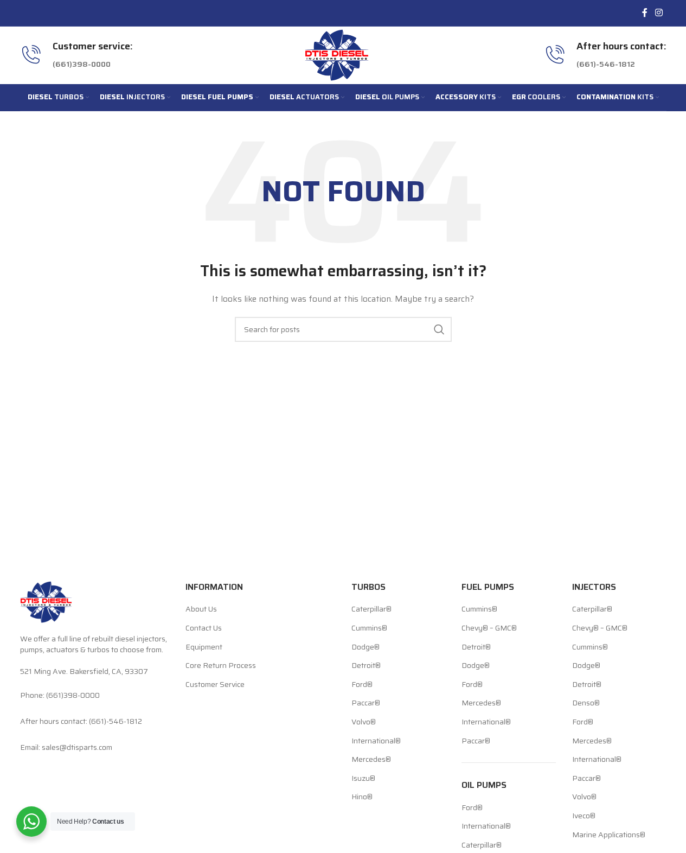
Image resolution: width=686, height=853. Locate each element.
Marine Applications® (608, 835)
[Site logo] (337, 54)
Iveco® (583, 816)
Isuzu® (363, 778)
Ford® (362, 684)
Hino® (362, 797)
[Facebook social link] (644, 12)
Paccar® (365, 703)
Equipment (203, 647)
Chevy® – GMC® (489, 628)
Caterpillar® (371, 609)
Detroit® (366, 665)
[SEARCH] (439, 329)
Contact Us (203, 628)
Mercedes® (371, 759)
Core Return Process (220, 665)
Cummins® (369, 628)
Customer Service (215, 684)
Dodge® (365, 647)
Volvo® (363, 722)
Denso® (586, 703)
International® (376, 741)
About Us (201, 609)
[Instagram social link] (658, 12)
